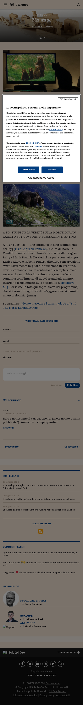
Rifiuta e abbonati (68, 99)
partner (38, 146)
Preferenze (29, 170)
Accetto (52, 170)
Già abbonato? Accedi (41, 177)
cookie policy (56, 129)
